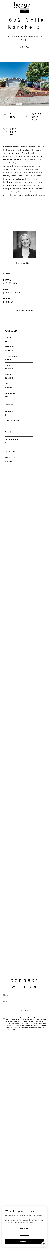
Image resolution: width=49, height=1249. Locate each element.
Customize (24, 1235)
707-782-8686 (10, 283)
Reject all (24, 1228)
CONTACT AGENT (24, 310)
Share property (24, 204)
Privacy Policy (11, 1029)
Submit (24, 1010)
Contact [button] (24, 214)
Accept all (24, 1242)
